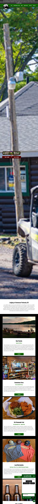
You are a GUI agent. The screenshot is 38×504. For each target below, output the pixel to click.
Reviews (30, 5)
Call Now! (32, 483)
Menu (22, 5)
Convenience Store (16, 5)
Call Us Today (16, 157)
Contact (34, 5)
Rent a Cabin (7, 157)
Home (11, 5)
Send (33, 497)
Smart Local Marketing (28, 497)
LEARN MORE (19, 354)
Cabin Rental (26, 5)
